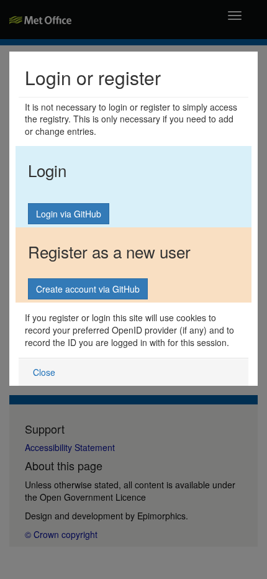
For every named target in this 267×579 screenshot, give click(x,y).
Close (44, 372)
